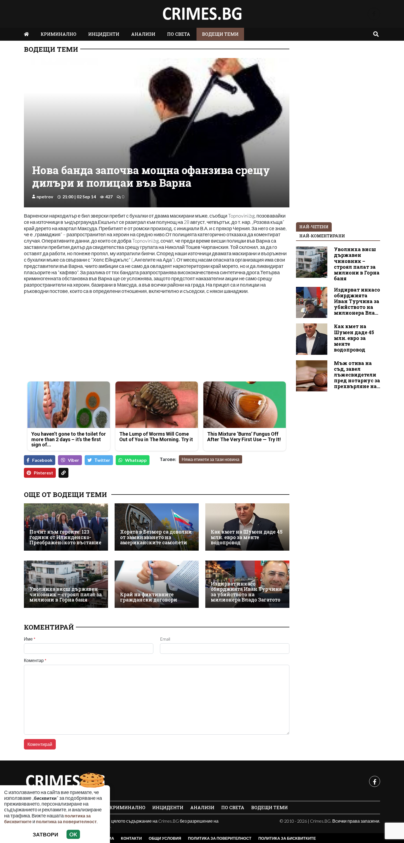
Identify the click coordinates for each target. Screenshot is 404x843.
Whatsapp (136, 460)
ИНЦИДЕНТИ (103, 34)
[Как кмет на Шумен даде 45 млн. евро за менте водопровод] (247, 527)
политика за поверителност (66, 821)
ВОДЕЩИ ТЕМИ (220, 34)
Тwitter (102, 460)
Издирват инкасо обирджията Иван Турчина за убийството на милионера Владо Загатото (246, 591)
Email (165, 639)
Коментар (35, 660)
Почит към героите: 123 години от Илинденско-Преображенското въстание (65, 537)
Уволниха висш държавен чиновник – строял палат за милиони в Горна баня (65, 594)
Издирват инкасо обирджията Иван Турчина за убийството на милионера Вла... (357, 301)
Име (29, 639)
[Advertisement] (88, 338)
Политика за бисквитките (287, 838)
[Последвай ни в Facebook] (374, 14)
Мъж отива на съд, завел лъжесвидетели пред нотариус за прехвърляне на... (357, 374)
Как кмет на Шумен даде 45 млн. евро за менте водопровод (247, 537)
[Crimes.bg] (65, 781)
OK (73, 834)
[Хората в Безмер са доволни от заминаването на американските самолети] (157, 527)
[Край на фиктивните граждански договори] (157, 584)
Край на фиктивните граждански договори (148, 597)
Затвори (45, 834)
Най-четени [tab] (313, 226)
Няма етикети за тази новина (210, 459)
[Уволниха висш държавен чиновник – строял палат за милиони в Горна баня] (66, 584)
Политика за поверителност (219, 838)
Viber (73, 460)
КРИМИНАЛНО (58, 34)
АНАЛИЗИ (143, 34)
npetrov (45, 196)
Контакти (131, 838)
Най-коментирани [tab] (322, 235)
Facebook (42, 460)
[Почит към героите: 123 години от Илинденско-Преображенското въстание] (66, 527)
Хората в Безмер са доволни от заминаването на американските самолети (156, 537)
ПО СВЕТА (178, 34)
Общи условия (165, 838)
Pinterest (43, 472)
